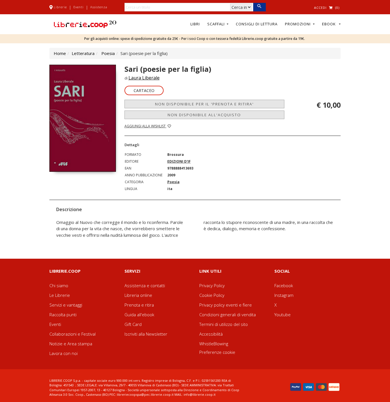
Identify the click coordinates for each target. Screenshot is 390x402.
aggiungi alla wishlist (145, 126)
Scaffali (216, 23)
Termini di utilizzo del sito (223, 324)
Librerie (60, 7)
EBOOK (330, 23)
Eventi (78, 7)
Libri (195, 23)
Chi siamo (58, 285)
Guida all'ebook (139, 314)
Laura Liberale (144, 78)
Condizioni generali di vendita (227, 314)
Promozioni (298, 23)
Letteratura (83, 53)
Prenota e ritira (139, 305)
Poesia (108, 53)
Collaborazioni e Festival (72, 334)
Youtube (282, 314)
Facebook (283, 285)
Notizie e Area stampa (70, 343)
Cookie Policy (211, 295)
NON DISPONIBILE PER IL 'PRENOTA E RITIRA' (204, 104)
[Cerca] (259, 7)
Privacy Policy (212, 285)
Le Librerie (59, 295)
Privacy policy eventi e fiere (225, 305)
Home (60, 53)
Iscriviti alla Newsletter (145, 334)
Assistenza (98, 7)
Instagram (283, 295)
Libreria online (138, 295)
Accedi (320, 7)
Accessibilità (211, 334)
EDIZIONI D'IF (179, 161)
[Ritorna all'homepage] (85, 23)
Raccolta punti (63, 314)
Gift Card (133, 324)
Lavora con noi (63, 353)
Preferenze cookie (217, 352)
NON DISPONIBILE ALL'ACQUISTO (204, 114)
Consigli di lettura (257, 23)
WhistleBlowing (213, 343)
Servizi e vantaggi (65, 305)
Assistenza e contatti (144, 285)
